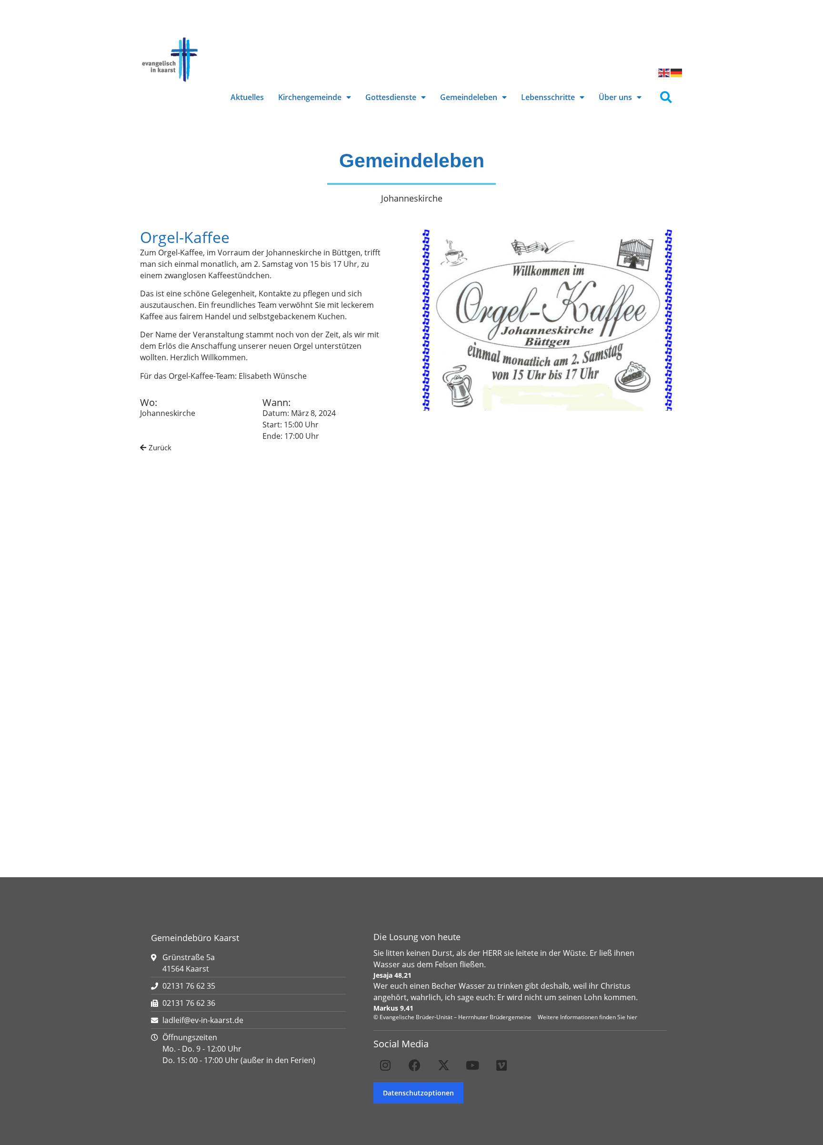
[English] (664, 72)
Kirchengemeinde (309, 97)
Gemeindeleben (468, 97)
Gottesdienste (390, 97)
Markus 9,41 (393, 1008)
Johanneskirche (167, 413)
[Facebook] (414, 1065)
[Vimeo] (501, 1065)
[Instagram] (385, 1065)
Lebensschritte (548, 97)
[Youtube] (472, 1065)
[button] (666, 97)
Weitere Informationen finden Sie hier (587, 1017)
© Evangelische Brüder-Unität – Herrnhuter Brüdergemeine (452, 1017)
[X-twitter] (443, 1065)
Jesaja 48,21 (392, 975)
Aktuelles (247, 97)
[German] (677, 72)
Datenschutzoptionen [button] (418, 1092)
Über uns (615, 97)
